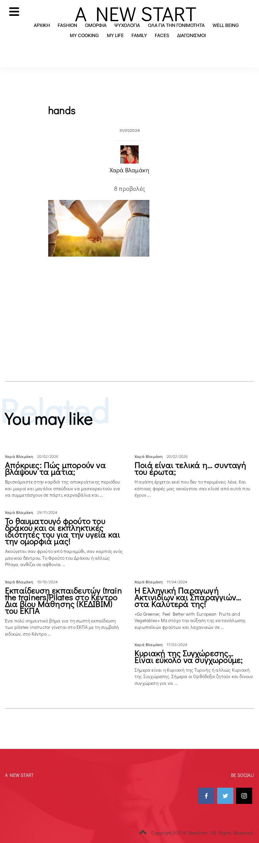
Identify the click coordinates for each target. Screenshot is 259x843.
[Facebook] (206, 796)
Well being (225, 25)
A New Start (135, 13)
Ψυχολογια (127, 25)
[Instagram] (244, 796)
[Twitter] (225, 796)
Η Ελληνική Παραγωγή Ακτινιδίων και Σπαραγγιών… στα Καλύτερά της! (188, 597)
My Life (115, 35)
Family (139, 35)
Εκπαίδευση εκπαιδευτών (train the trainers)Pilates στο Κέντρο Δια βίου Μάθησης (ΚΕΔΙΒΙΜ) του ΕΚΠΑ (63, 600)
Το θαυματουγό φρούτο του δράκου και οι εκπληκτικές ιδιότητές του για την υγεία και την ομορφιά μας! (62, 531)
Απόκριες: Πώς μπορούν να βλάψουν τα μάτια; (55, 468)
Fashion (67, 25)
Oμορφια (96, 25)
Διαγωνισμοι (191, 35)
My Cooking (84, 35)
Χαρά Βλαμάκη (129, 170)
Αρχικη (42, 25)
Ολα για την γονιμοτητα (176, 25)
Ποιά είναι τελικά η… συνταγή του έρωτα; (191, 468)
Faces (162, 35)
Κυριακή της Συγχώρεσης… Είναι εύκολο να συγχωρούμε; (189, 656)
